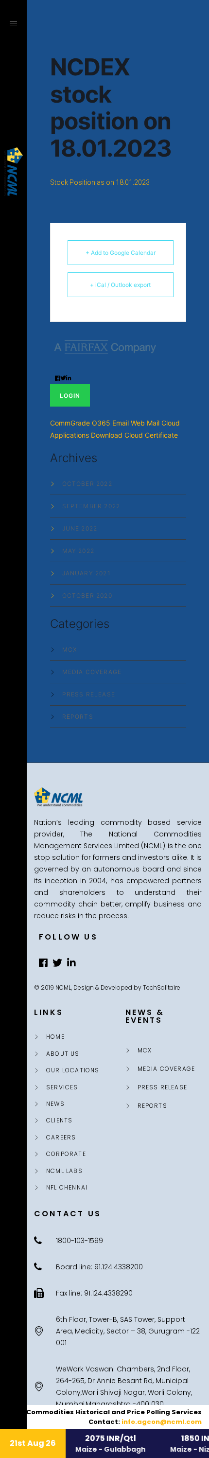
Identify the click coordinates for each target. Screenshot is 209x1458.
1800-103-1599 (14, 1388)
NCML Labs (64, 1171)
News (55, 1104)
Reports (77, 716)
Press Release (89, 694)
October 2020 (87, 595)
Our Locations (73, 1070)
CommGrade (70, 423)
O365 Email (110, 423)
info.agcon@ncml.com (162, 1421)
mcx (69, 649)
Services (62, 1087)
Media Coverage (92, 672)
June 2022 (80, 528)
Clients (59, 1120)
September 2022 (91, 506)
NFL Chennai (66, 1187)
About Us (63, 1053)
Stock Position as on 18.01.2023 (100, 182)
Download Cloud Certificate (134, 435)
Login (70, 395)
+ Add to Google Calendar (121, 252)
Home (55, 1036)
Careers (61, 1137)
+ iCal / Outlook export (120, 284)
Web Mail (145, 423)
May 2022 (78, 551)
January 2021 (86, 573)
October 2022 (87, 483)
